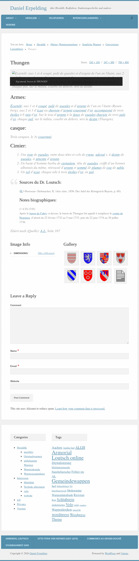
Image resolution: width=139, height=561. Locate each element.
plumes (97, 167)
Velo (69, 504)
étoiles (14, 114)
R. (21, 191)
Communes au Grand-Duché (104, 538)
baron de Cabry (38, 213)
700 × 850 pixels (46, 253)
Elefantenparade (61, 467)
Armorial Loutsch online (68, 455)
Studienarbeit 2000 (17, 545)
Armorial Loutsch (17, 538)
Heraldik (31, 18)
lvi (71, 486)
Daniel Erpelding (28, 8)
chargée (101, 114)
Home (29, 44)
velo (26, 491)
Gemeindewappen (71, 480)
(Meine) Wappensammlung (64, 44)
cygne (90, 154)
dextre (93, 119)
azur (40, 110)
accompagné (103, 110)
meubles (28, 452)
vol (28, 172)
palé (51, 106)
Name (14, 351)
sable (120, 167)
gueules (65, 106)
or (91, 110)
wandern (82, 505)
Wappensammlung (34, 473)
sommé (82, 167)
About (10, 18)
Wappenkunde (32, 469)
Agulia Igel (69, 447)
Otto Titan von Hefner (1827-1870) (58, 538)
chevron (54, 110)
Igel (54, 486)
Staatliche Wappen (91, 44)
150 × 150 (94, 62)
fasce (76, 114)
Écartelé (16, 106)
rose (30, 154)
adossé (100, 154)
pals (122, 114)
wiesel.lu (77, 510)
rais (28, 114)
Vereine (10, 25)
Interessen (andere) (85, 18)
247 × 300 (109, 62)
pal (30, 119)
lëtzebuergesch (59, 490)
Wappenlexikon (62, 509)
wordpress (60, 514)
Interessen (22, 478)
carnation (68, 163)
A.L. (43, 230)
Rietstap (79, 495)
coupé (42, 106)
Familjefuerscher (61, 472)
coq (109, 167)
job (19, 500)
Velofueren (56, 18)
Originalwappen (33, 456)
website (28, 495)
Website (14, 381)
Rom (54, 500)
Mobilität (29, 482)
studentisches (58, 505)
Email (14, 366)
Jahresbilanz (63, 486)
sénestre (41, 158)
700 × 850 (123, 62)
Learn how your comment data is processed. (80, 408)
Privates (21, 504)
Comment (15, 305)
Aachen (57, 447)
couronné (79, 110)
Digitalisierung (61, 463)
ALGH (80, 447)
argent (81, 106)
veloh (76, 505)
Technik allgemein (34, 486)
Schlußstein (65, 499)
